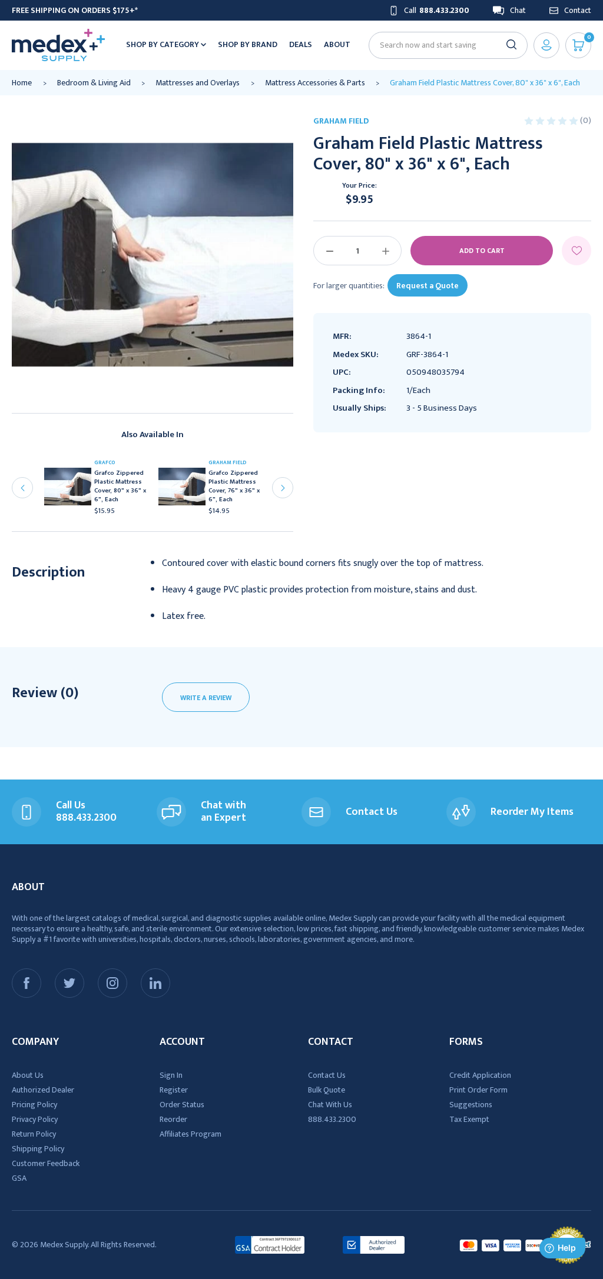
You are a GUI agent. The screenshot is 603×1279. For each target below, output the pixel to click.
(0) (585, 120)
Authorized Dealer (43, 1090)
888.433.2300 (332, 1119)
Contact (577, 10)
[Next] (282, 487)
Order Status (182, 1104)
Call (436, 10)
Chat (518, 10)
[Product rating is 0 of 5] (552, 120)
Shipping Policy (38, 1148)
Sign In (171, 1075)
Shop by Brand (247, 44)
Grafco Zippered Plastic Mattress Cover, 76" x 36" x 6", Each (234, 486)
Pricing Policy (34, 1104)
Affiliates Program (190, 1134)
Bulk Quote (326, 1090)
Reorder (173, 1119)
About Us (28, 1075)
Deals (300, 44)
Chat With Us (330, 1104)
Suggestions (470, 1104)
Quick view (72, 490)
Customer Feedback (45, 1163)
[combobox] (443, 45)
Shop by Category (163, 44)
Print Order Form (478, 1090)
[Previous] (22, 487)
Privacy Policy (35, 1119)
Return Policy (34, 1134)
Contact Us (327, 1075)
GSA (19, 1178)
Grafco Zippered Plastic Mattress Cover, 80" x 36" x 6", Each (120, 486)
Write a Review (205, 698)
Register (174, 1090)
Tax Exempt (469, 1119)
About (337, 44)
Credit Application (480, 1075)
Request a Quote (427, 285)
